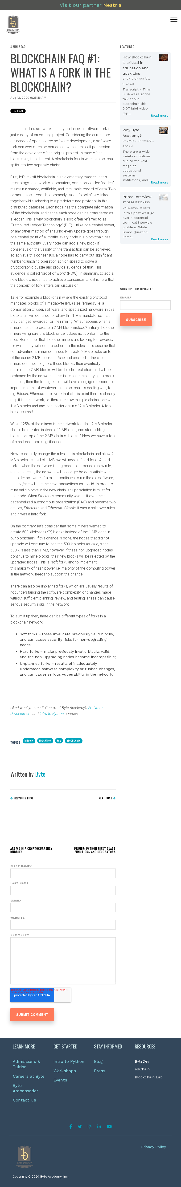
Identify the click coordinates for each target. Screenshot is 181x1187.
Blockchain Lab (149, 1077)
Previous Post (23, 798)
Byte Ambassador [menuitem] (25, 1088)
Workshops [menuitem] (64, 1070)
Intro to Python (52, 713)
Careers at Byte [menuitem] (29, 1076)
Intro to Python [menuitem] (68, 1061)
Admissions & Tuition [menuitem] (27, 1064)
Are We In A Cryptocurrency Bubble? (31, 850)
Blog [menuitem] (98, 1061)
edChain (142, 1069)
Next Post (106, 798)
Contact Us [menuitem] (24, 1099)
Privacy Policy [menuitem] (153, 1147)
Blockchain (74, 740)
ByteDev (142, 1061)
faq (59, 740)
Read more (159, 115)
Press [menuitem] (99, 1070)
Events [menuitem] (60, 1079)
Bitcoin (29, 740)
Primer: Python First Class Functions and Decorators (95, 850)
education (45, 740)
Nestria (112, 5)
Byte (40, 774)
